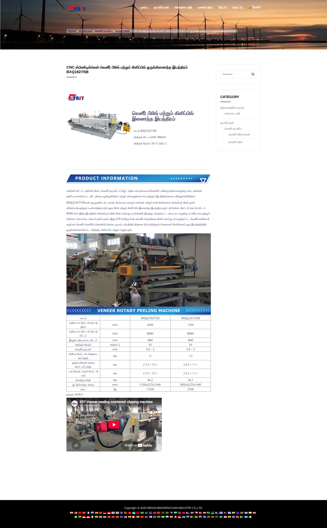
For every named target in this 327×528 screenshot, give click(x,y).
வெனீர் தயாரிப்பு (104, 31)
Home (72, 31)
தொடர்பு (237, 7)
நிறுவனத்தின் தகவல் (232, 107)
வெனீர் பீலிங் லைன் (239, 134)
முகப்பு (144, 7)
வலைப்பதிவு (205, 7)
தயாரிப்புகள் (161, 7)
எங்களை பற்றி (183, 7)
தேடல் (223, 7)
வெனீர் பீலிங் (122, 31)
